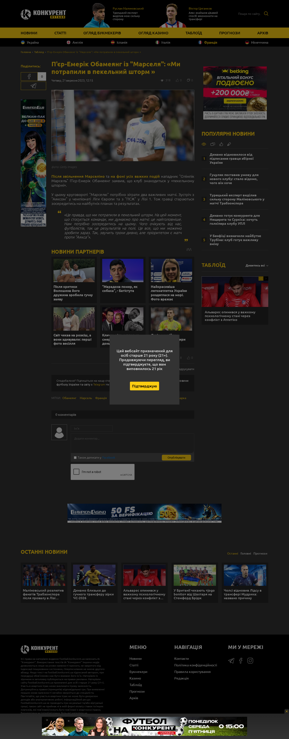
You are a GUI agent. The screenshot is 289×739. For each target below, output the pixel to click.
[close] (286, 711)
